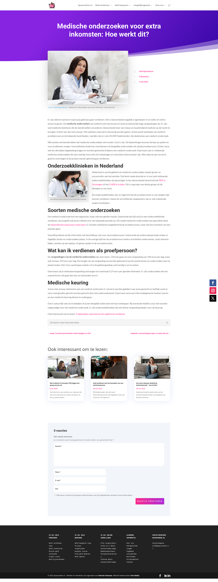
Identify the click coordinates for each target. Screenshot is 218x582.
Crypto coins (54, 557)
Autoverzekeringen (108, 549)
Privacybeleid (132, 559)
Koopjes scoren (81, 551)
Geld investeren (55, 549)
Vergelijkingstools (142, 5)
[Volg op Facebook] (212, 282)
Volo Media (134, 575)
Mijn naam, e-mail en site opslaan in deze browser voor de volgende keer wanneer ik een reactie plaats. (95, 495)
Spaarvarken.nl (85, 5)
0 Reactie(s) (144, 77)
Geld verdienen (102, 5)
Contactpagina (158, 543)
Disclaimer (131, 557)
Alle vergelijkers (108, 543)
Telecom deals (106, 559)
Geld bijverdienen (60, 107)
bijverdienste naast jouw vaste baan (68, 224)
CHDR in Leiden (117, 184)
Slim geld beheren (82, 554)
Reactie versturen (150, 501)
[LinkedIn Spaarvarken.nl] (167, 575)
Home (50, 107)
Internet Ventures (105, 575)
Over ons (159, 5)
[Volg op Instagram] (212, 290)
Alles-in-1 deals (108, 546)
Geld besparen (121, 5)
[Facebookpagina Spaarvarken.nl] (160, 575)
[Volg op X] (212, 298)
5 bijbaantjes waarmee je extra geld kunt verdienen (100, 314)
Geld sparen (80, 557)
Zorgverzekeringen (108, 562)
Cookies (129, 562)
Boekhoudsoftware (108, 551)
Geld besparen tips (83, 543)
